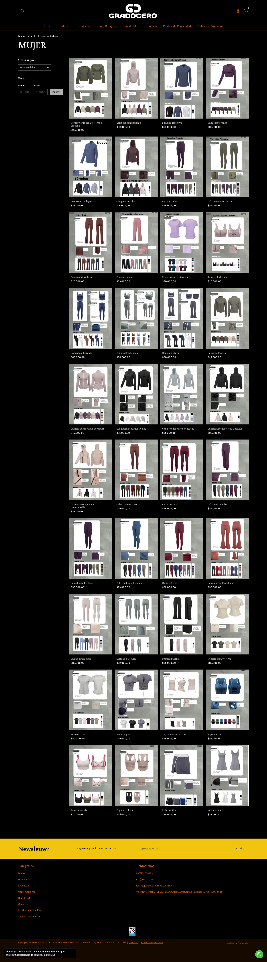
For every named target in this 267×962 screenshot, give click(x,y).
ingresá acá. (132, 943)
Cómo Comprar (106, 26)
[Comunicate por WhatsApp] (259, 954)
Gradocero (64, 26)
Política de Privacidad (177, 26)
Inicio (47, 26)
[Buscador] (22, 11)
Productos (84, 26)
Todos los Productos (210, 26)
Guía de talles (131, 26)
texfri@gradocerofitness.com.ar (154, 885)
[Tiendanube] (237, 943)
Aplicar (56, 91)
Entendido (49, 955)
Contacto (151, 26)
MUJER (31, 36)
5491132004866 (144, 873)
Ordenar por (26, 60)
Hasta (37, 85)
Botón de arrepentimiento (152, 943)
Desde (21, 85)
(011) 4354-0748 (144, 879)
